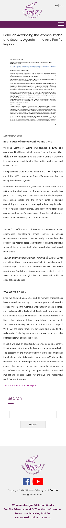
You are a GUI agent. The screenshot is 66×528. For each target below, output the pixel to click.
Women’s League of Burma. (42, 490)
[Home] (32, 10)
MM (61, 5)
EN (56, 5)
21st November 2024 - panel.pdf (19, 385)
